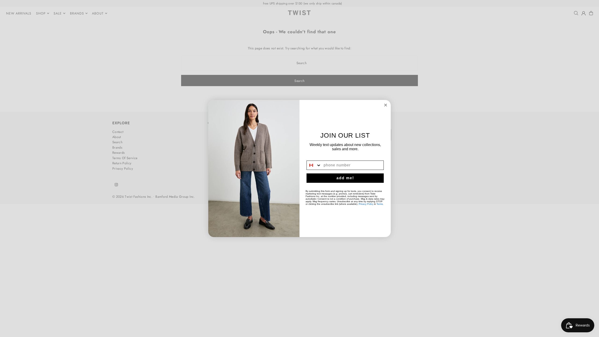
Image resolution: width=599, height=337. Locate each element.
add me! (345, 178)
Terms (379, 204)
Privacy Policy (366, 204)
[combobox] (314, 165)
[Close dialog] (385, 105)
